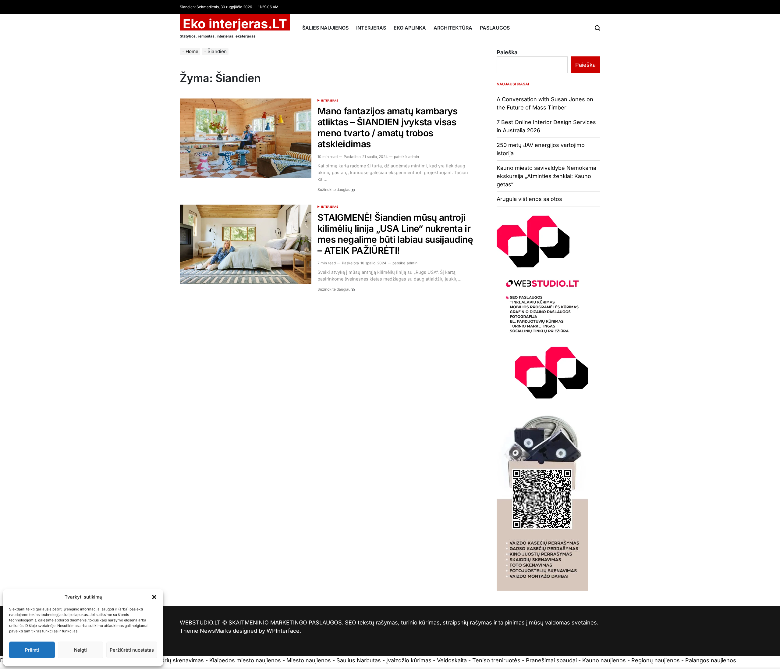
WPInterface (283, 631)
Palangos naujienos (710, 660)
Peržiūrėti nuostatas (132, 650)
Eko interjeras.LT (235, 23)
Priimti (32, 650)
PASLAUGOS (495, 28)
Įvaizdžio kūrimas (408, 660)
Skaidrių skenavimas (177, 660)
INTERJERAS (371, 28)
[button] (154, 597)
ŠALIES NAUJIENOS (325, 28)
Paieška (507, 52)
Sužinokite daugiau (334, 189)
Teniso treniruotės (496, 660)
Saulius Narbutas (358, 660)
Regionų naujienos (655, 660)
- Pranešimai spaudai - (552, 660)
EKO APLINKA (410, 28)
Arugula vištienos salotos (529, 199)
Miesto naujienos (308, 660)
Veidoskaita (452, 660)
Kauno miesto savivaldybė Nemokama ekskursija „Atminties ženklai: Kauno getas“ (546, 176)
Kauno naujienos (604, 660)
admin (413, 156)
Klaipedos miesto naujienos (245, 660)
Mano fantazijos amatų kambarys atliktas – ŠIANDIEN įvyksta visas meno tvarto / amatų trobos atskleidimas (387, 127)
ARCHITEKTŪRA (453, 28)
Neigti (80, 650)
